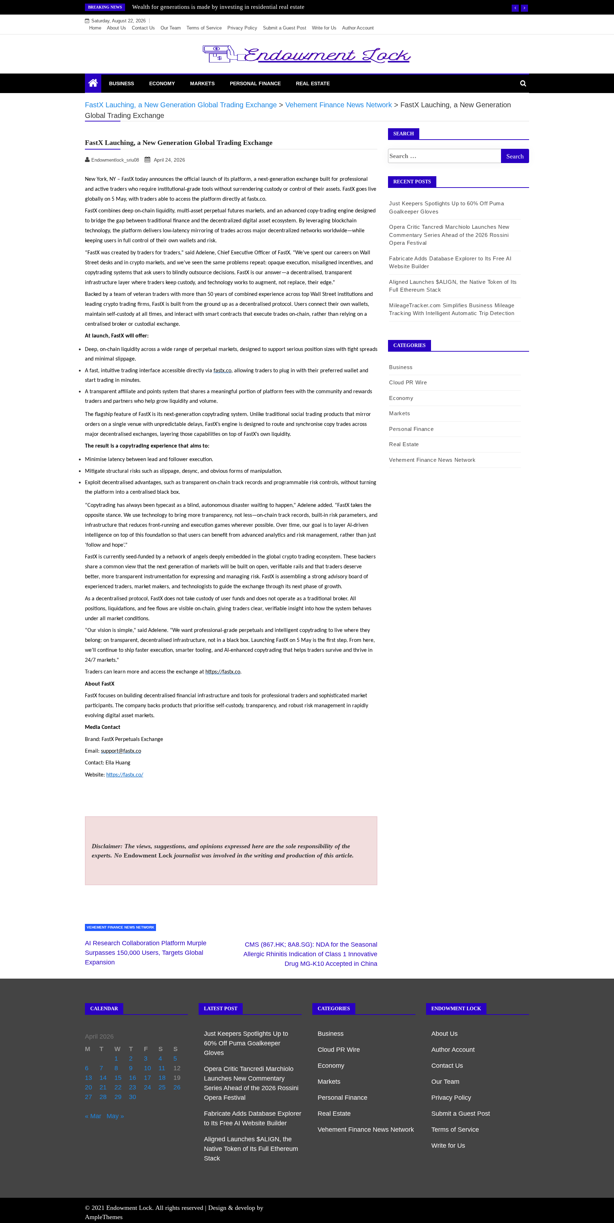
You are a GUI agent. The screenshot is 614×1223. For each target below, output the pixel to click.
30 (132, 1096)
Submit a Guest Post (284, 28)
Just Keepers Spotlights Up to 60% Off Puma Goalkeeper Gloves (246, 1043)
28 (103, 1096)
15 (118, 1077)
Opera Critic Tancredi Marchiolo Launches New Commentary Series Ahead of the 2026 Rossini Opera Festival (449, 235)
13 (88, 1077)
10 (147, 1068)
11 (161, 1068)
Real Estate (313, 83)
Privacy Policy (242, 28)
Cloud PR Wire (408, 382)
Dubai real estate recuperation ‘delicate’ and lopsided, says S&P (212, 7)
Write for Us (324, 28)
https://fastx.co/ (124, 775)
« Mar (93, 1116)
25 (162, 1087)
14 (103, 1077)
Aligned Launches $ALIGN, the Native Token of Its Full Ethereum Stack (251, 1149)
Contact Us (143, 28)
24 (147, 1087)
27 (88, 1096)
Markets (202, 83)
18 (162, 1077)
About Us (116, 28)
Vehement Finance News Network (120, 927)
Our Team (171, 28)
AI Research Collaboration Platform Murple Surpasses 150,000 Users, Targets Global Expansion (145, 953)
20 (88, 1087)
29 (118, 1096)
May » (115, 1116)
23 (132, 1087)
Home (95, 28)
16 (132, 1077)
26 (177, 1087)
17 (147, 1077)
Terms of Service (204, 28)
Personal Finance (255, 83)
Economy (162, 83)
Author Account (358, 28)
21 (103, 1087)
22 (118, 1087)
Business (121, 83)
